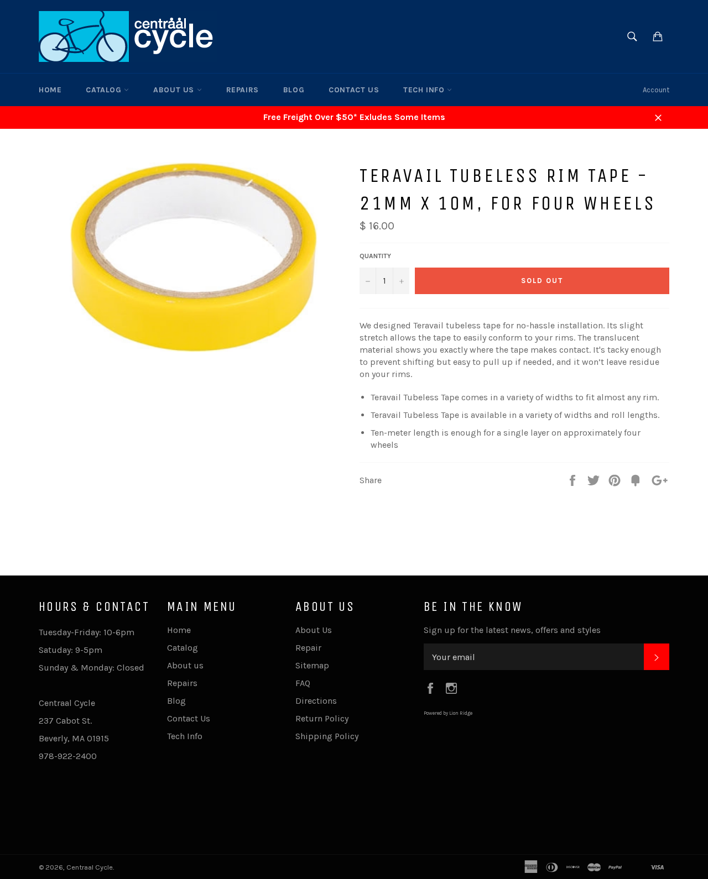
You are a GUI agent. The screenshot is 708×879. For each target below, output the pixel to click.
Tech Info (425, 90)
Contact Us (354, 90)
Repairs (242, 90)
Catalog (105, 90)
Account (656, 90)
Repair (308, 647)
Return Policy (321, 718)
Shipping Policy (326, 736)
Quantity (375, 256)
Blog (293, 90)
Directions (316, 700)
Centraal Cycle (89, 867)
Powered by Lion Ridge (448, 713)
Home (50, 90)
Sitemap (312, 665)
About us (174, 90)
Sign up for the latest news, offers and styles (512, 630)
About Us (313, 630)
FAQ (302, 683)
